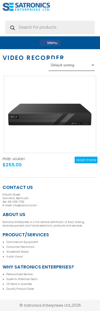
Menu (51, 42)
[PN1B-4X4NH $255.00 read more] (50, 114)
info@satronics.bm (25, 205)
